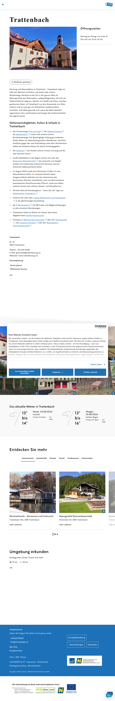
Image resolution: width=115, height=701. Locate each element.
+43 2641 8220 (23, 250)
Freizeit (53, 458)
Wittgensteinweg (54, 131)
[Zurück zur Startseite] (109, 4)
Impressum (31, 662)
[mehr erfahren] (33, 499)
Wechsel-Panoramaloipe (33, 220)
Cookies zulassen (90, 372)
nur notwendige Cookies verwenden (24, 372)
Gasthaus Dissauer (28, 223)
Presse (23, 657)
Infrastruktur (87, 458)
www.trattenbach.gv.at (28, 256)
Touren (62, 458)
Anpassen (56, 372)
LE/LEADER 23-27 (17, 662)
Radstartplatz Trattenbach (24, 193)
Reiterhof (20, 151)
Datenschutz (42, 662)
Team (12, 657)
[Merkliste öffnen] (12, 4)
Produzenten (73, 458)
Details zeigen (96, 364)
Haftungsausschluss (18, 666)
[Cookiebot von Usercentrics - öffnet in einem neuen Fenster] (96, 326)
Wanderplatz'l (22, 134)
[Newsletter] (9, 4)
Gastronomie (28, 458)
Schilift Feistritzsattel (35, 215)
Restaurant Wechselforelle (24, 161)
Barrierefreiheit (34, 666)
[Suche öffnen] (14, 4)
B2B (17, 657)
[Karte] (7, 4)
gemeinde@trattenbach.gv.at (28, 253)
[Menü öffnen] (2, 4)
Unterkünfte (41, 458)
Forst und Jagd (35, 131)
